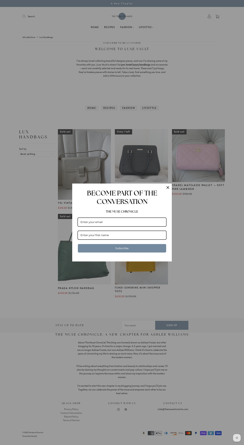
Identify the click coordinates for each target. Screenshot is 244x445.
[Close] (168, 187)
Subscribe (122, 248)
